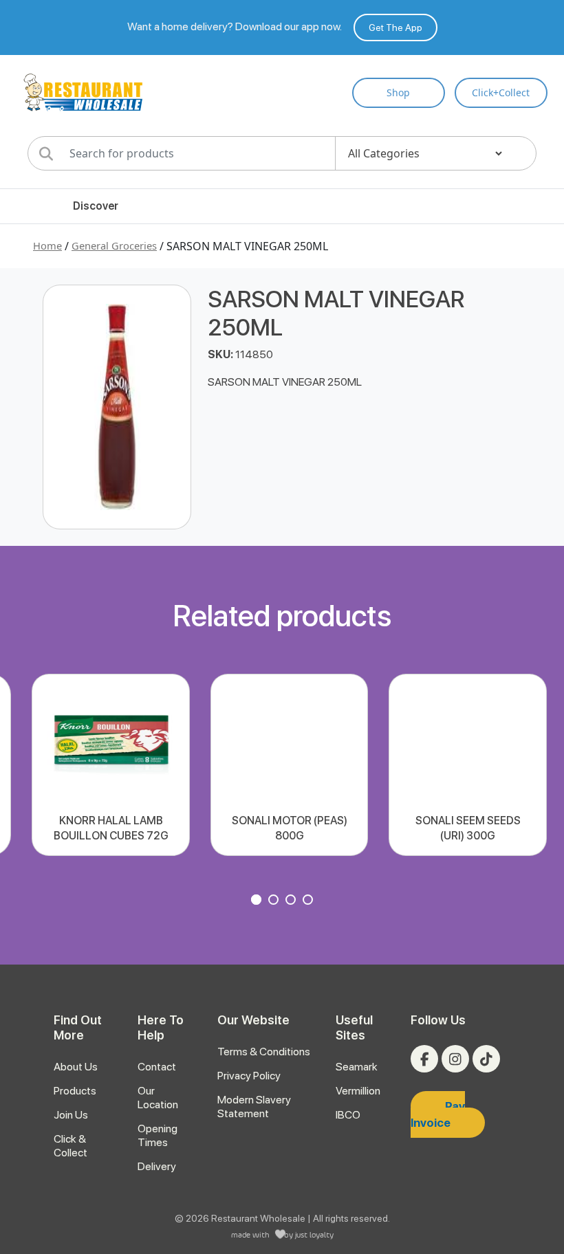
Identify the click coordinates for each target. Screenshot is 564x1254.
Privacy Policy (249, 1075)
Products (75, 1090)
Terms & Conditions (263, 1051)
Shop (398, 92)
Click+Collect (501, 92)
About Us (76, 1066)
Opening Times (157, 1135)
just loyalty (314, 1234)
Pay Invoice (438, 1114)
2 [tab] (275, 901)
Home (47, 245)
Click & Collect (70, 1145)
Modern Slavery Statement (254, 1106)
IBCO (348, 1114)
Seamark (357, 1066)
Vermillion (358, 1090)
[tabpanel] (110, 765)
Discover (95, 205)
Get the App (395, 27)
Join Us (71, 1114)
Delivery (157, 1166)
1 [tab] (258, 901)
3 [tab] (292, 901)
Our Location (158, 1097)
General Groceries (114, 245)
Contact (157, 1066)
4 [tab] (309, 901)
